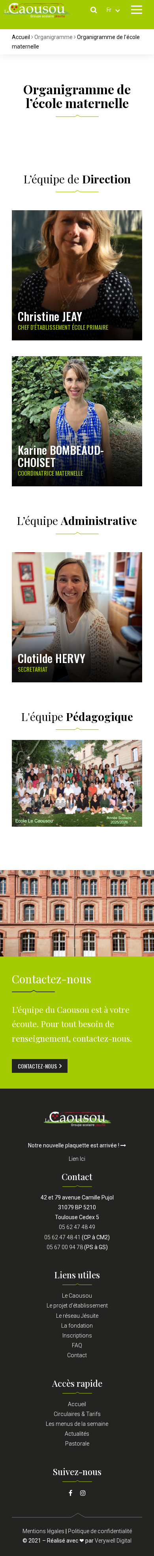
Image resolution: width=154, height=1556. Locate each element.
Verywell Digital (113, 1540)
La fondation (77, 1326)
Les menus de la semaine (77, 1424)
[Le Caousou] (77, 1118)
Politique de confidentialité (100, 1531)
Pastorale (77, 1443)
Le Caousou (77, 1296)
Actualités (77, 1434)
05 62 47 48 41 (62, 1237)
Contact (77, 1355)
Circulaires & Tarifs (77, 1414)
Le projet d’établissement (77, 1305)
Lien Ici (77, 1159)
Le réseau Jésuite (77, 1316)
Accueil (21, 37)
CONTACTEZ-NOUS (37, 1066)
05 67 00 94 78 (65, 1247)
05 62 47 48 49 (77, 1227)
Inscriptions (77, 1335)
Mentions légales (43, 1531)
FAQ (77, 1345)
